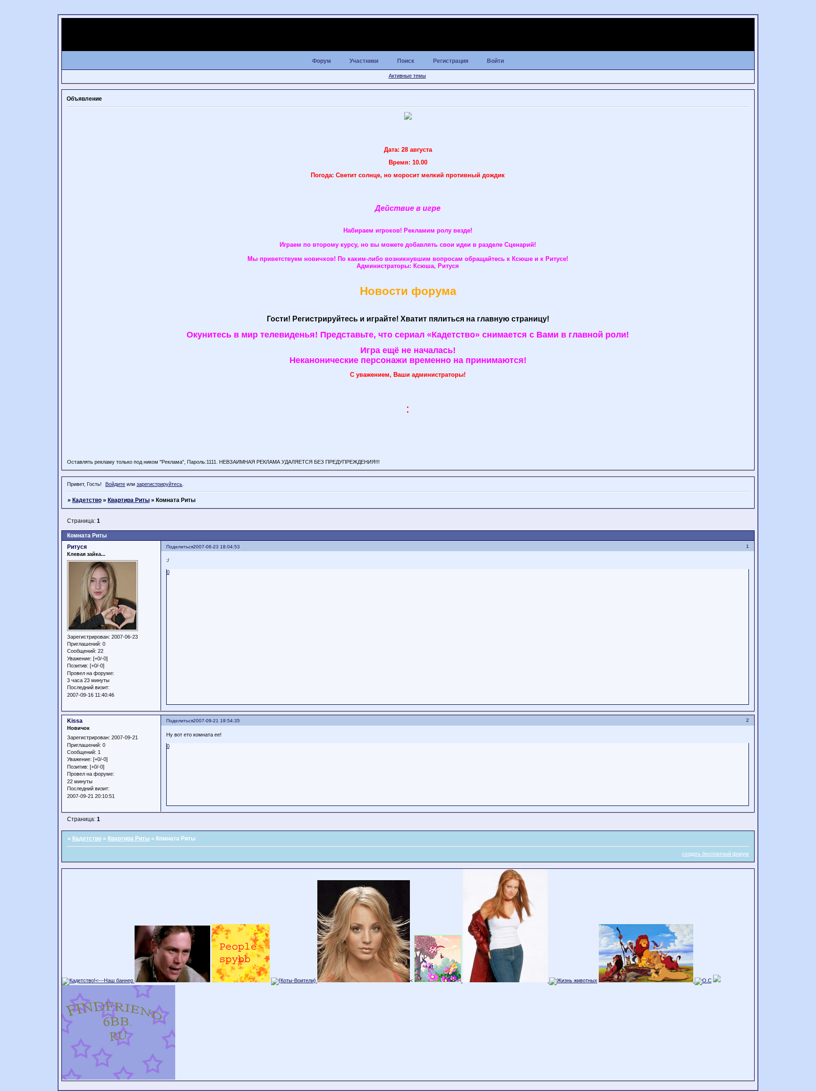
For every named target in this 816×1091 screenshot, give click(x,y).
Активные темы (407, 75)
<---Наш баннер (115, 980)
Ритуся (77, 547)
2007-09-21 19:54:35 (216, 720)
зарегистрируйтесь (159, 484)
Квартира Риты (129, 500)
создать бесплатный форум (715, 854)
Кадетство (87, 500)
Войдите (115, 484)
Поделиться (179, 546)
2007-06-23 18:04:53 (216, 546)
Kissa (75, 721)
